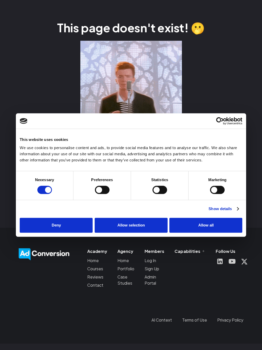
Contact (95, 285)
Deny (56, 225)
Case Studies (124, 280)
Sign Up (152, 268)
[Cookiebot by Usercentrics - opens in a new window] (220, 121)
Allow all (206, 225)
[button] (189, 251)
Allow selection (131, 225)
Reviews (95, 277)
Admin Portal (150, 280)
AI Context (161, 320)
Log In (150, 260)
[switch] (102, 190)
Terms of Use (194, 320)
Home (93, 260)
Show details (220, 209)
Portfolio (125, 268)
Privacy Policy (230, 320)
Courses (95, 268)
